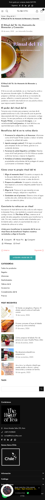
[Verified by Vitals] (28, 493)
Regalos (4, 272)
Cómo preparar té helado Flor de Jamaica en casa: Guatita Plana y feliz (29, 339)
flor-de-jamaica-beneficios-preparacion (25, 353)
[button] (41, 11)
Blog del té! (11, 16)
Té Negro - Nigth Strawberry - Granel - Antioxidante (26, 488)
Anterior (6, 250)
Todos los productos (8, 268)
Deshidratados (6, 280)
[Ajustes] (37, 11)
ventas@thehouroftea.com (13, 435)
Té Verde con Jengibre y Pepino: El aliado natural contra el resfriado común (28, 310)
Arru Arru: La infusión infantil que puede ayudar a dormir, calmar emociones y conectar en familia (28, 367)
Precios (4, 296)
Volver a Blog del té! (23, 257)
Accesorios (5, 288)
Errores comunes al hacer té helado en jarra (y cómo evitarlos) (29, 324)
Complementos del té (9, 292)
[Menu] (2, 11)
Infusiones (5, 276)
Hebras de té (6, 284)
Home (3, 16)
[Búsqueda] (7, 11)
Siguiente (38, 250)
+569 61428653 (9, 432)
